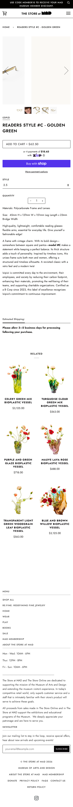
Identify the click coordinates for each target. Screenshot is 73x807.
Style (6, 179)
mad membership (13, 639)
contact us (58, 780)
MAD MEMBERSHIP (53, 774)
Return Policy (36, 787)
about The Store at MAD (24, 774)
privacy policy (29, 780)
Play (5, 622)
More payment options (36, 171)
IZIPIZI (6, 117)
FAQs (45, 780)
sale (5, 633)
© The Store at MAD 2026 (36, 761)
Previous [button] (8, 70)
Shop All (8, 599)
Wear (6, 616)
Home (6, 27)
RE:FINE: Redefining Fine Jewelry (24, 605)
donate (12, 780)
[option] (36, 70)
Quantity (8, 195)
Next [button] (64, 70)
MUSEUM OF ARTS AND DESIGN (36, 768)
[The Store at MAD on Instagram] (36, 799)
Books (7, 627)
